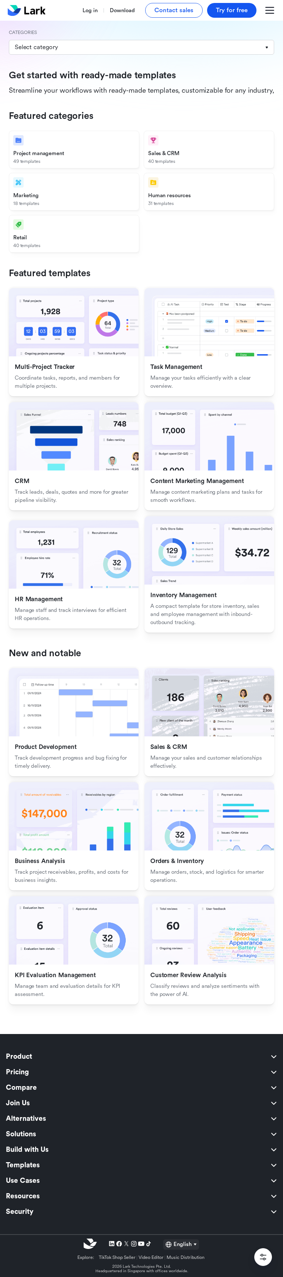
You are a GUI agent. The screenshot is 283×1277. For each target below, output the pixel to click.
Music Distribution (186, 1257)
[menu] (141, 1134)
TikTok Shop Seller (117, 1257)
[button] (141, 47)
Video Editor (151, 1257)
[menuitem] (141, 1056)
